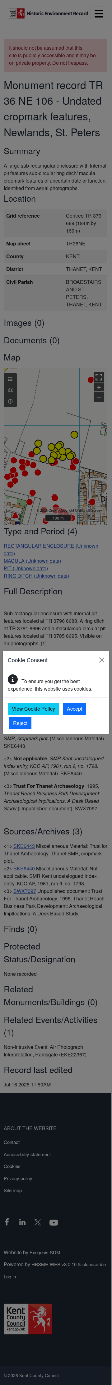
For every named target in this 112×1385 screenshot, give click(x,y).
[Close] (102, 660)
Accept (74, 708)
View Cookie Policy (33, 708)
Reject (20, 723)
